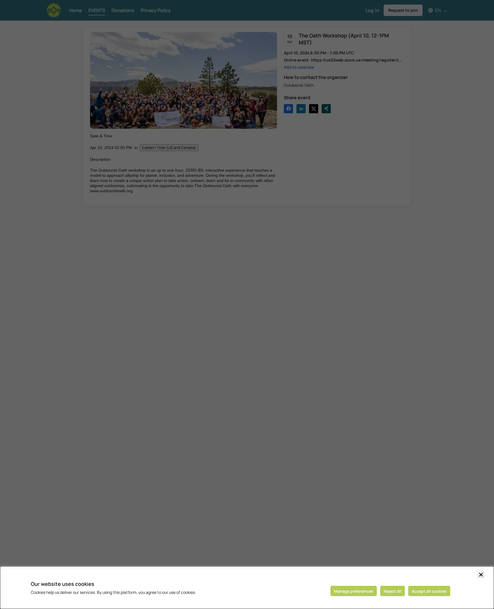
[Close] (481, 575)
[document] (247, 587)
